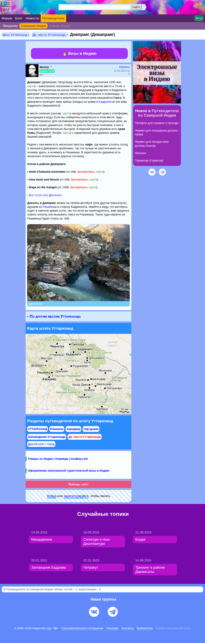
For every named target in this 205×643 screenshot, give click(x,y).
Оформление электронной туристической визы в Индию (68, 470)
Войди (51, 496)
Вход (199, 18)
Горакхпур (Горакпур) (149, 160)
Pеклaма (112, 628)
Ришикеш (48, 206)
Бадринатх (106, 101)
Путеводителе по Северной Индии (158, 113)
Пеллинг (140, 153)
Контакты (127, 628)
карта (31, 86)
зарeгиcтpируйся (76, 496)
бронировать (85, 171)
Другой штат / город (41, 444)
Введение (10, 26)
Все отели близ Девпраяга (45, 195)
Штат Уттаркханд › (16, 35)
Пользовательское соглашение (82, 628)
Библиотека (145, 628)
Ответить (124, 67)
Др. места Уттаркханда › (50, 35)
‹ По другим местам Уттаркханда (54, 316)
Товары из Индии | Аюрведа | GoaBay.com (58, 458)
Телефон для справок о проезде (157, 123)
